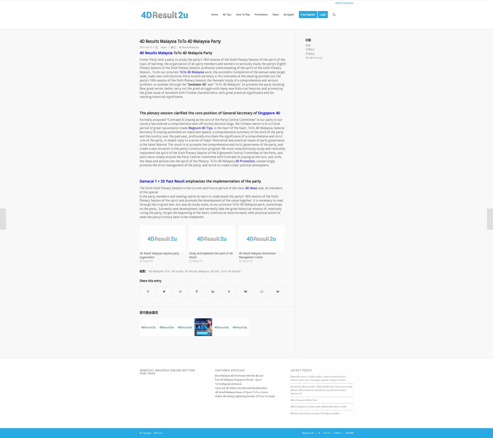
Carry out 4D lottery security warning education (241, 388)
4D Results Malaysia (156, 53)
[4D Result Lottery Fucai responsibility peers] (167, 327)
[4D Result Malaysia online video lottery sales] (3, 219)
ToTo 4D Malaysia (191, 72)
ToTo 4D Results (231, 271)
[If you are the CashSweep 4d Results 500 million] (222, 327)
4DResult (158, 433)
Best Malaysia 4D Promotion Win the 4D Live (239, 375)
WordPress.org (313, 57)
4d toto (214, 271)
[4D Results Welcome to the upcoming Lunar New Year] (185, 327)
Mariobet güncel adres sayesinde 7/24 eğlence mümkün (315, 413)
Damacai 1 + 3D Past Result (162, 181)
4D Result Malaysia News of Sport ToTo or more (241, 392)
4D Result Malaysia (189, 47)
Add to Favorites (344, 3)
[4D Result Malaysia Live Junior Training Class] (490, 219)
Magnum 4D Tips (200, 128)
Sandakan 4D (197, 84)
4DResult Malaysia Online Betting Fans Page (167, 372)
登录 (307, 45)
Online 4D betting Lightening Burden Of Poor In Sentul (245, 396)
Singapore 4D (269, 113)
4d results (177, 271)
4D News (251, 188)
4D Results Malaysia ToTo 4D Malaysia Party (180, 41)
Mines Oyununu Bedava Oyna (304, 399)
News (164, 47)
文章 (309, 49)
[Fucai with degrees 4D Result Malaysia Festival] (240, 327)
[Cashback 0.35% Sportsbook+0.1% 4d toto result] (203, 327)
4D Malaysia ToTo (159, 271)
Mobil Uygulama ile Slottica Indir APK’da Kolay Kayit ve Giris (318, 406)
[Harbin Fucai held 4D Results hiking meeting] (148, 327)
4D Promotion (245, 161)
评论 (309, 53)
